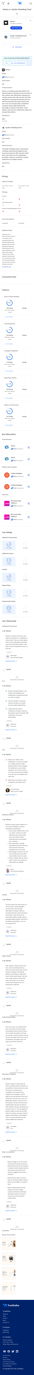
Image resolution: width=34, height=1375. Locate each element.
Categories (6, 1330)
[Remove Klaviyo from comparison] (30, 20)
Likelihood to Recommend (9, 537)
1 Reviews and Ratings (15, 37)
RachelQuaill (13, 655)
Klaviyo (12, 21)
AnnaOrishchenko (14, 789)
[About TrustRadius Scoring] (3, 77)
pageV (12, 869)
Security (5, 1357)
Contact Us (6, 1322)
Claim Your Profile (8, 1342)
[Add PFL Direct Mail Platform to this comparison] (29, 503)
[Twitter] (13, 1351)
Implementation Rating (8, 601)
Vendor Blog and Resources (10, 1344)
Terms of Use (6, 1355)
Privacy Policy (7, 1359)
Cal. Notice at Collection (9, 1364)
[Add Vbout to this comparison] (29, 447)
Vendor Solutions (7, 1340)
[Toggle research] (8, 3)
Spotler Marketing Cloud (18, 36)
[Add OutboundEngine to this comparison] (29, 475)
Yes (6, 63)
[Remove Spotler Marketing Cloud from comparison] (30, 35)
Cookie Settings (7, 1366)
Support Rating (6, 585)
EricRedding (13, 1126)
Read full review (10, 661)
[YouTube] (4, 1351)
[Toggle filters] (3, 3)
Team (4, 1316)
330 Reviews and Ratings (16, 23)
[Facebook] (8, 1351)
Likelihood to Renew (7, 553)
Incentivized (9, 652)
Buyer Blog (6, 1332)
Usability (4, 569)
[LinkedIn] (17, 1351)
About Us (5, 1314)
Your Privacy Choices (8, 1362)
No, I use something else (18, 63)
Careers (5, 1318)
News (4, 1320)
